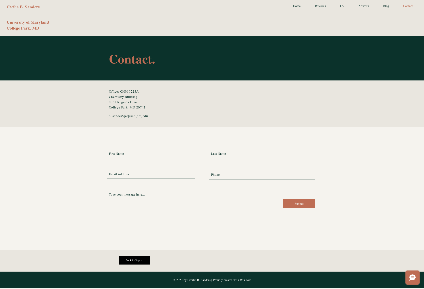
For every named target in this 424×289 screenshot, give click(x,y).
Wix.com (245, 280)
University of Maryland (28, 22)
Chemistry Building (123, 96)
